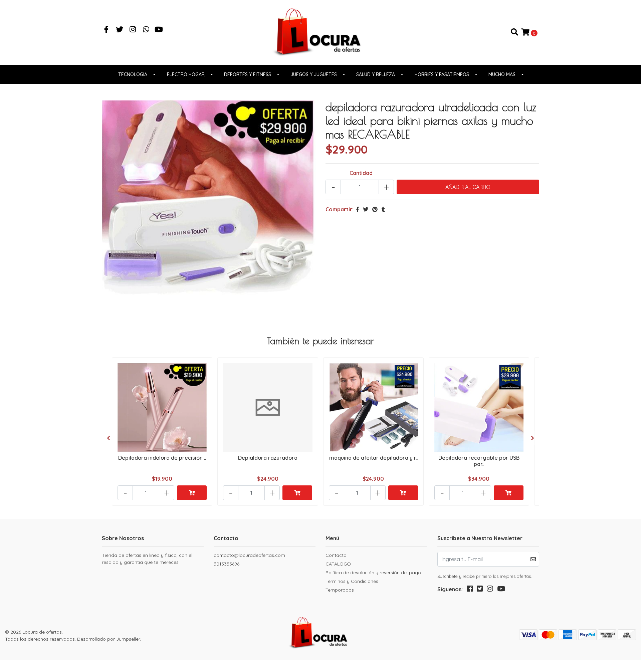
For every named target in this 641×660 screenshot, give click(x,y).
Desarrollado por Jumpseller (108, 639)
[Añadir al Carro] (192, 492)
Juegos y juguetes (313, 74)
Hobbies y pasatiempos (442, 74)
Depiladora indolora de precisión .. (162, 457)
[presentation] (108, 438)
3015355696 (226, 564)
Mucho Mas (501, 74)
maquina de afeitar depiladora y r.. (373, 457)
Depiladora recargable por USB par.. (478, 460)
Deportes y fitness (247, 74)
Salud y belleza (375, 74)
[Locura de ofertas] (320, 31)
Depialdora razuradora (267, 457)
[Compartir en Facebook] (357, 209)
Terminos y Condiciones (352, 581)
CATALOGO (338, 564)
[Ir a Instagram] (133, 30)
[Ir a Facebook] (106, 30)
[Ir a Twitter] (120, 30)
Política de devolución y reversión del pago (373, 573)
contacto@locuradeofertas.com (249, 555)
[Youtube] (159, 30)
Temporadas (340, 590)
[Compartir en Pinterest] (375, 209)
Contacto (336, 555)
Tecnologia (132, 74)
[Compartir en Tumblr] (383, 209)
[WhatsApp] (146, 30)
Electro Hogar (186, 74)
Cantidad (361, 173)
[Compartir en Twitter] (365, 209)
